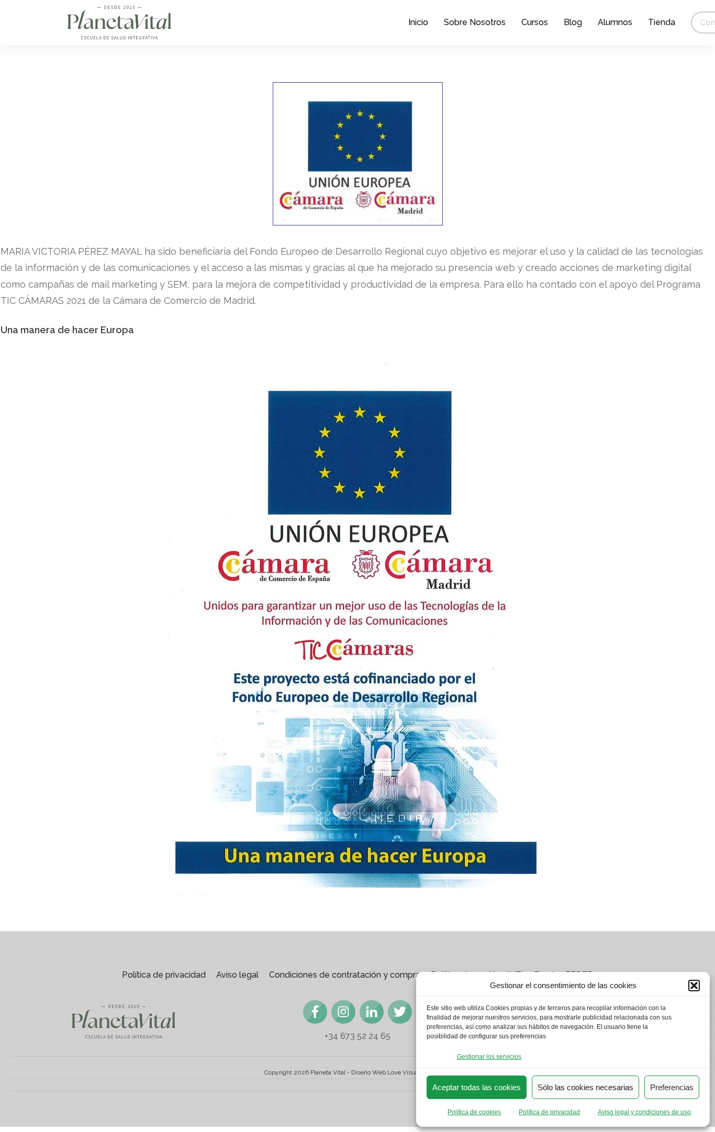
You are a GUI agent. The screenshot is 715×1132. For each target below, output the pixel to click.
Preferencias (672, 1087)
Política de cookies (474, 1112)
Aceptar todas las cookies (476, 1087)
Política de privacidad (549, 1112)
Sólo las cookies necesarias (585, 1087)
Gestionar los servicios (489, 1056)
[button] (694, 985)
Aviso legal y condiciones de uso (644, 1112)
